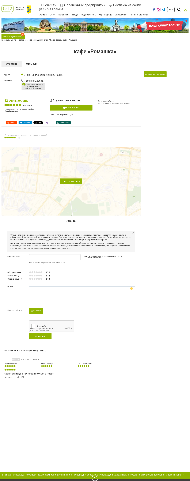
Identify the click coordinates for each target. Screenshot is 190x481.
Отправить (40, 336)
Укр (171, 9)
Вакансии (63, 15)
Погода (74, 15)
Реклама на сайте (127, 5)
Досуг (53, 15)
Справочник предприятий (84, 5)
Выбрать (37, 311)
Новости (49, 5)
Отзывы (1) (32, 63)
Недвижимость (88, 15)
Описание (11, 63)
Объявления (53, 9)
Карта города (105, 15)
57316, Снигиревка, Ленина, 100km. (43, 75)
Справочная (121, 15)
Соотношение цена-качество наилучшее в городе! (25, 135)
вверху (43, 350)
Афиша (43, 15)
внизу (35, 350)
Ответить (8, 377)
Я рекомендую (72, 107)
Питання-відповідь (139, 15)
